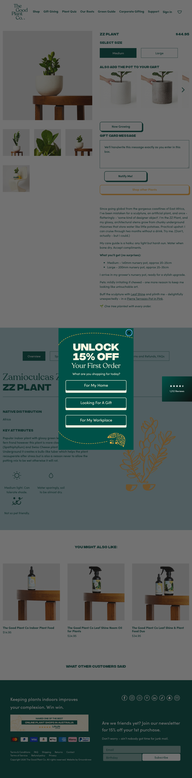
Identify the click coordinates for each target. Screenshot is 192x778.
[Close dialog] (129, 333)
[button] (177, 389)
